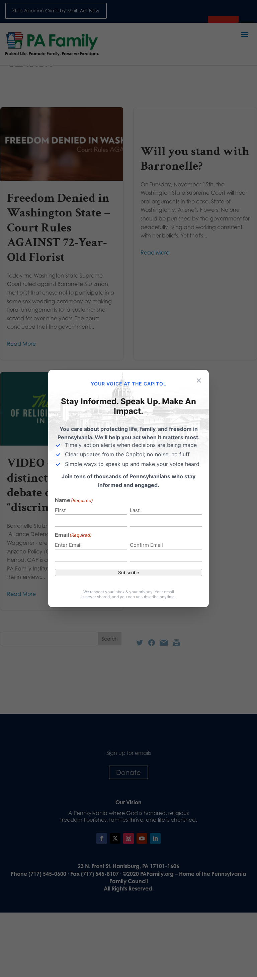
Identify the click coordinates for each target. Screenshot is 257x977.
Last (135, 510)
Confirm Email (146, 545)
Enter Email (68, 545)
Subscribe (128, 572)
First (60, 510)
